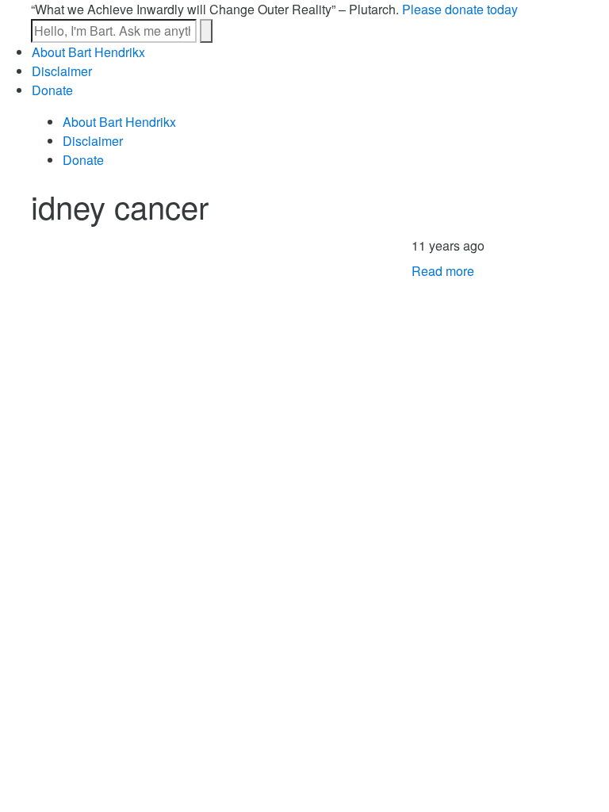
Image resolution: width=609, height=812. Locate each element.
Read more (443, 271)
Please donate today (460, 9)
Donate (52, 90)
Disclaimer (62, 71)
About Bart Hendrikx (88, 52)
